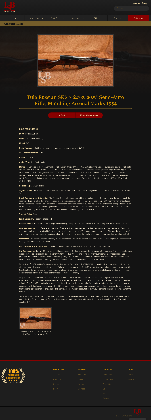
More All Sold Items (89, 115)
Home (14, 18)
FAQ (104, 393)
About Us (82, 375)
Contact (81, 389)
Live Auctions (34, 18)
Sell (104, 389)
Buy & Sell (55, 18)
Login (55, 389)
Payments (118, 18)
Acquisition (107, 384)
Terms (130, 375)
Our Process (108, 379)
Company (75, 18)
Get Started (138, 18)
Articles (81, 384)
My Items (57, 379)
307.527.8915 (140, 3)
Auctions (57, 375)
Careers (81, 379)
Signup (56, 384)
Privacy (131, 379)
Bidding (97, 18)
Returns (106, 398)
